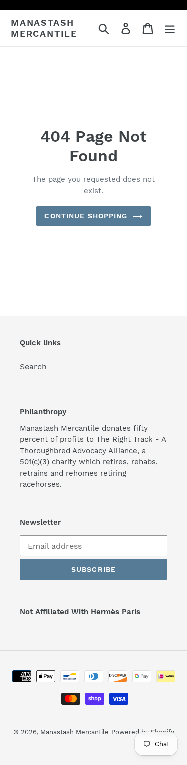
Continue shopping (85, 216)
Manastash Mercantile (44, 28)
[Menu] (170, 28)
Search (33, 366)
